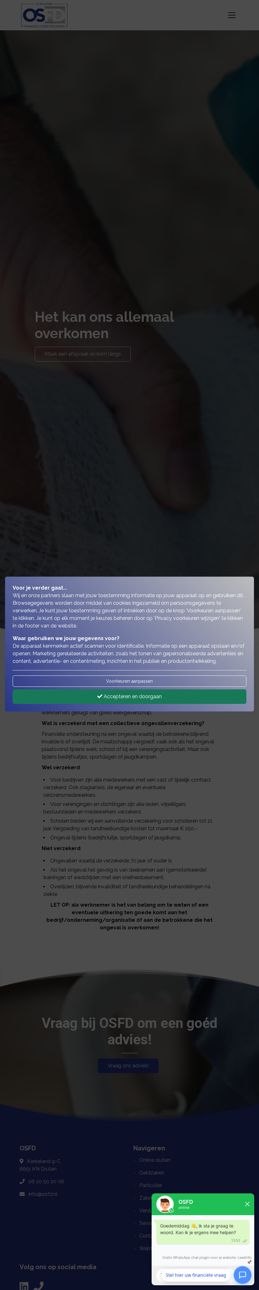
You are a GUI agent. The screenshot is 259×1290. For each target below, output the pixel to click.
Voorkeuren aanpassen (129, 681)
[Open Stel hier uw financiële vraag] (242, 1274)
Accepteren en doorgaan (132, 696)
